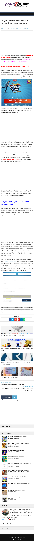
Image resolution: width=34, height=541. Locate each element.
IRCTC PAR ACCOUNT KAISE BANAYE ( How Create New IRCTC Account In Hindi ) (15, 363)
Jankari (23, 28)
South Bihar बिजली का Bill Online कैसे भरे (17, 436)
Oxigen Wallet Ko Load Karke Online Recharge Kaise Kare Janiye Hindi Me (19, 464)
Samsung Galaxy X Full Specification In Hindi (19, 483)
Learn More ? (5, 519)
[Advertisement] (17, 42)
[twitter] (13, 539)
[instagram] (18, 539)
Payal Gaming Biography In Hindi (16, 450)
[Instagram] (10, 523)
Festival (19, 28)
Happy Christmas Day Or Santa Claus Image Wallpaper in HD (18, 444)
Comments (29, 28)
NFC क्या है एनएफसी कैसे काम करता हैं (16, 457)
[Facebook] (3, 523)
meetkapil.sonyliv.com (10, 261)
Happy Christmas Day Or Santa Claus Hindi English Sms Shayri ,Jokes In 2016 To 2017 (18, 470)
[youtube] (20, 539)
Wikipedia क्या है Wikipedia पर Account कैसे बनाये (12, 336)
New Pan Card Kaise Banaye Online (9, 377)
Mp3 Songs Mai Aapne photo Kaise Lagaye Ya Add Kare (19, 497)
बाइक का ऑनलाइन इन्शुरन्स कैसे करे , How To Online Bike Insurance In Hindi (17, 349)
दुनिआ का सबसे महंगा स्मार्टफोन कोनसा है (16, 490)
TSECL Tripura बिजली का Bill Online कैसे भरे (17, 477)
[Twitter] (7, 523)
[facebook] (16, 539)
